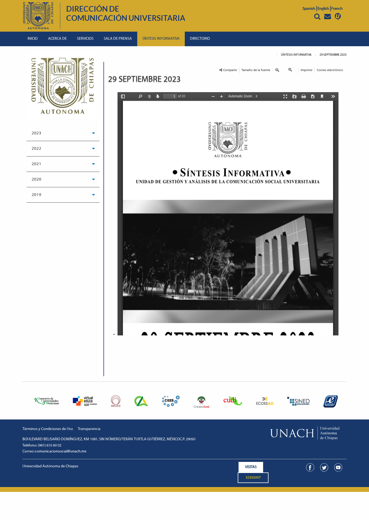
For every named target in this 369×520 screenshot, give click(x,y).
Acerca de (57, 39)
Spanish (309, 9)
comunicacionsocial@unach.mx (60, 451)
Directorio (200, 39)
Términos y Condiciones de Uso (47, 429)
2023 (36, 133)
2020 (36, 179)
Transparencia (89, 429)
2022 (36, 148)
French (337, 9)
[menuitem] (32, 39)
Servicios (85, 39)
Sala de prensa (118, 39)
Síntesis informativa (161, 39)
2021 (36, 164)
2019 (36, 195)
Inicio (33, 39)
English (323, 9)
